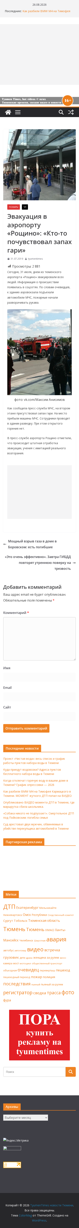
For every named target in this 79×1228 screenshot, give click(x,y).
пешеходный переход (16, 977)
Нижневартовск (12, 914)
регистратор (17, 992)
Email (7, 687)
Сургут (8, 921)
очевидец (28, 970)
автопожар (20, 950)
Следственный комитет (61, 915)
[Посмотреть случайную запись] (71, 112)
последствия (17, 984)
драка (29, 957)
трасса (54, 992)
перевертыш (47, 970)
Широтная (40, 940)
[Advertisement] (39, 492)
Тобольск (20, 921)
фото (68, 992)
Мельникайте (48, 908)
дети (22, 957)
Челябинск (26, 940)
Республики (39, 915)
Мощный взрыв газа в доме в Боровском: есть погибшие (32, 544)
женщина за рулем (46, 957)
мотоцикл (25, 963)
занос (63, 957)
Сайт (7, 707)
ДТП (9, 907)
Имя (6, 668)
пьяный (35, 984)
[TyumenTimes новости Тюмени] (8, 112)
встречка (52, 949)
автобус (8, 950)
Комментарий (16, 612)
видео (35, 949)
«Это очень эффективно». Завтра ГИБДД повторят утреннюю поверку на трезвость (38, 563)
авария (56, 939)
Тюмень (14, 929)
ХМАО (49, 930)
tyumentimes (35, 258)
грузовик (11, 957)
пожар (36, 976)
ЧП (24, 207)
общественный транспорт (47, 963)
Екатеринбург (27, 907)
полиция (49, 977)
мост (16, 963)
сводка (39, 992)
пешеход (63, 970)
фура (7, 1000)
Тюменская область (44, 920)
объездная (10, 970)
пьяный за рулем (52, 984)
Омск (27, 914)
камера (7, 963)
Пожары (13, 207)
